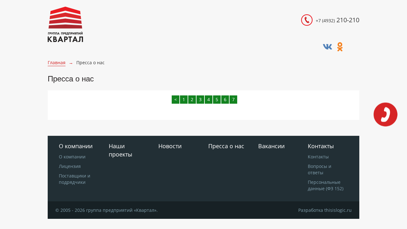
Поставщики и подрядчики (74, 179)
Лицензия (70, 166)
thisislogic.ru (338, 210)
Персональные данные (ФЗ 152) (325, 185)
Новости (170, 146)
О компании (72, 157)
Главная (57, 62)
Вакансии (271, 146)
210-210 (337, 20)
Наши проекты (120, 150)
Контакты (318, 157)
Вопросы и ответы (319, 169)
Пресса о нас (226, 146)
